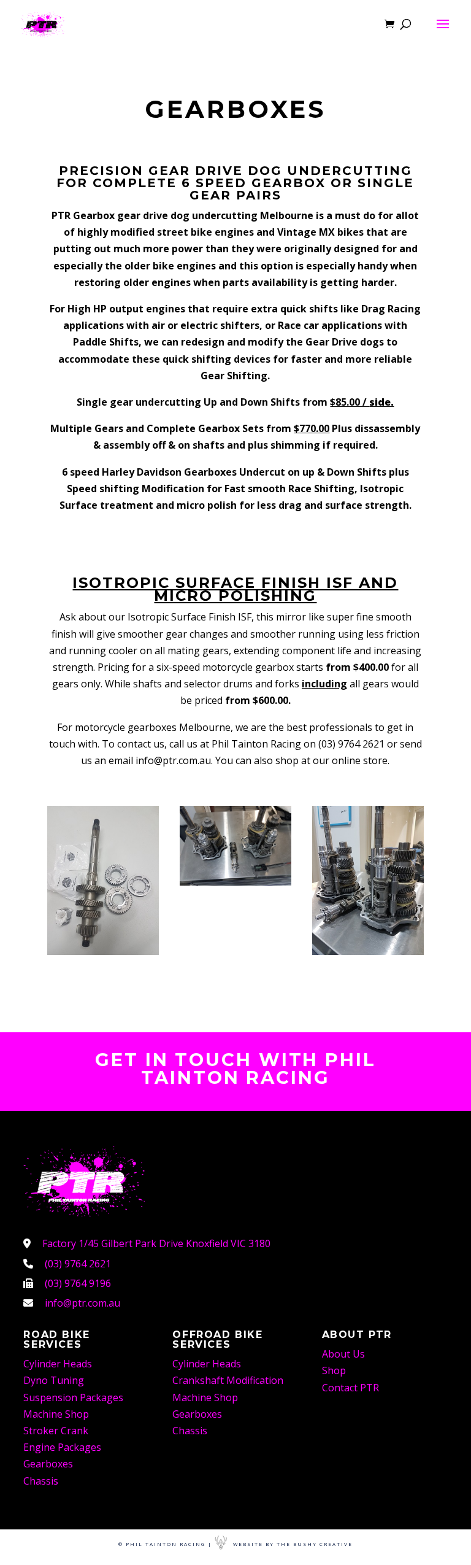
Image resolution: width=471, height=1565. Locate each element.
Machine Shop (56, 1414)
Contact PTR (350, 1387)
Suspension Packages (73, 1397)
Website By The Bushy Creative (293, 1543)
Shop (334, 1370)
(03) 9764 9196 (78, 1283)
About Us (343, 1354)
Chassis (40, 1481)
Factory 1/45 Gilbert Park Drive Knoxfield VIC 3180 (156, 1243)
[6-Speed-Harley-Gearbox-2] (235, 882)
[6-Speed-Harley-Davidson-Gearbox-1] (103, 951)
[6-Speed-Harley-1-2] (368, 951)
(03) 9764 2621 (78, 1263)
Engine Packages (62, 1447)
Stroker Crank (55, 1430)
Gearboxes (48, 1463)
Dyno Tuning (53, 1380)
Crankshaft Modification (227, 1380)
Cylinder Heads (57, 1363)
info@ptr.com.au (82, 1303)
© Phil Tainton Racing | (165, 1543)
